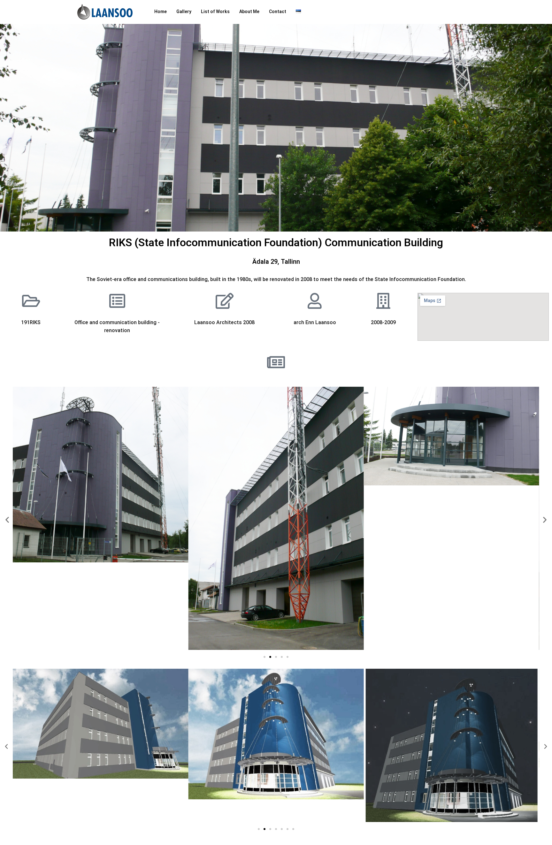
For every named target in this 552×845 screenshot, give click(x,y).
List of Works (215, 11)
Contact (277, 11)
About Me (249, 11)
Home (160, 11)
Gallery (183, 11)
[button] (7, 520)
